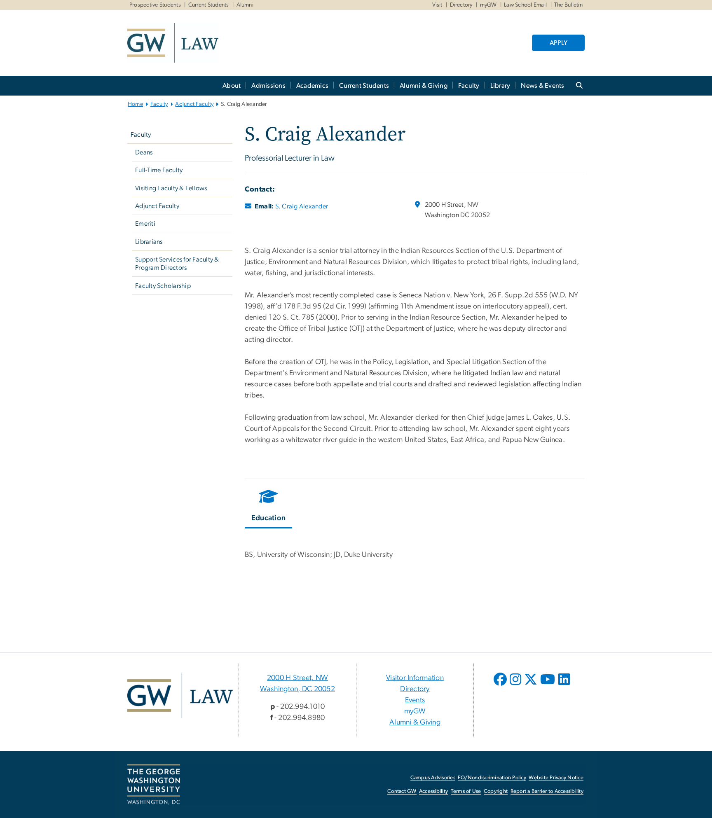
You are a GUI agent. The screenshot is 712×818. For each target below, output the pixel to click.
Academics (312, 85)
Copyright (496, 791)
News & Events (542, 85)
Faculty (469, 85)
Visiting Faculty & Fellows (171, 188)
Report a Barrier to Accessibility (547, 791)
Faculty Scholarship (163, 286)
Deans (143, 152)
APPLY (558, 43)
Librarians (149, 241)
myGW (488, 5)
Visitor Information (415, 678)
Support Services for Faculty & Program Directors (177, 263)
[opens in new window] (501, 685)
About (231, 85)
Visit (437, 5)
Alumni (245, 5)
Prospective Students (155, 5)
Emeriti (145, 223)
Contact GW (402, 791)
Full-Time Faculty (159, 170)
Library (500, 85)
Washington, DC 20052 (297, 689)
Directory (461, 5)
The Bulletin (568, 5)
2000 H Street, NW (297, 678)
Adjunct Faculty (194, 104)
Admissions (268, 85)
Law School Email (525, 5)
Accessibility (433, 791)
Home (135, 104)
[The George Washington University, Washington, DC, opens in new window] (153, 784)
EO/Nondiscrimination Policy (492, 778)
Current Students (208, 5)
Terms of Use (466, 791)
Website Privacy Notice (556, 778)
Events (415, 700)
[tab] (269, 507)
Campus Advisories (432, 778)
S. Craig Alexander (301, 206)
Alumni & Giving (423, 85)
